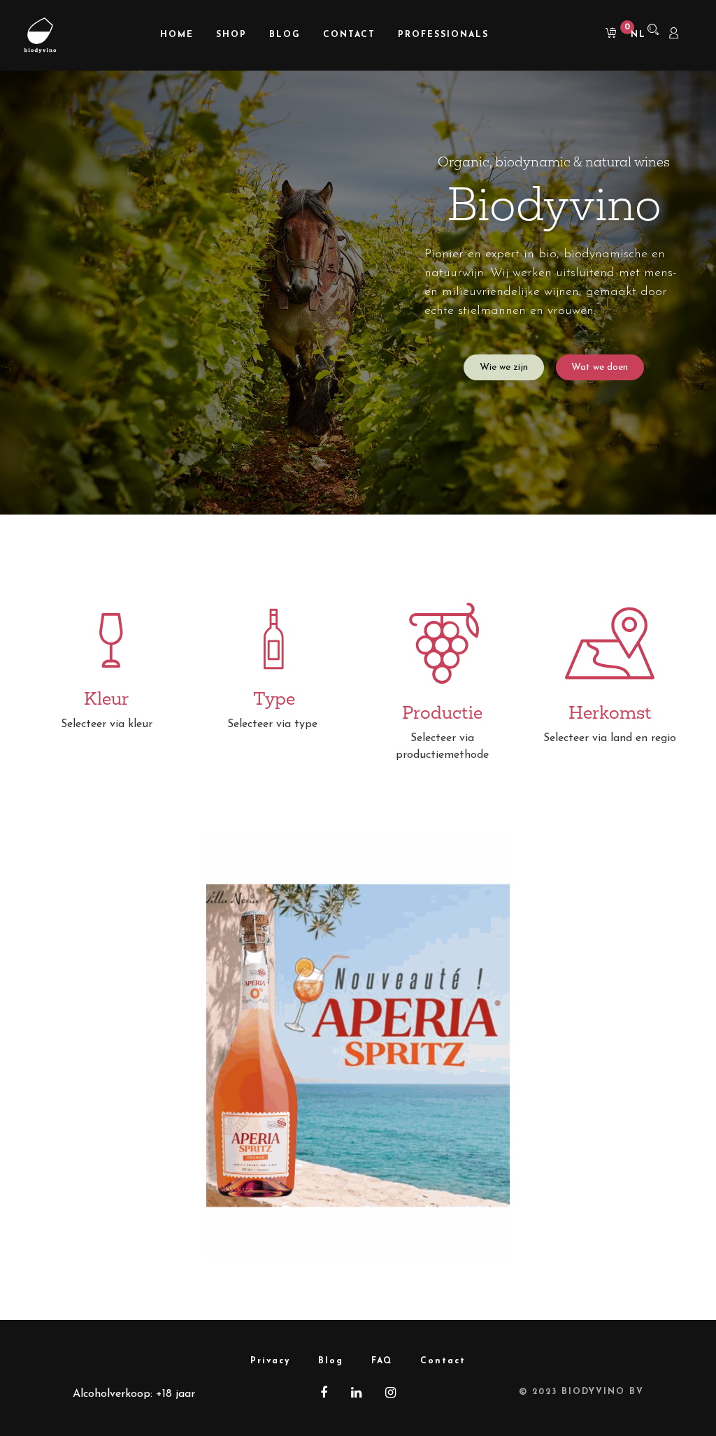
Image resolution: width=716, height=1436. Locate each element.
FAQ (381, 1361)
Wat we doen (599, 367)
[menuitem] (177, 35)
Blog (330, 1361)
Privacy (270, 1361)
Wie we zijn (504, 367)
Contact (443, 1361)
